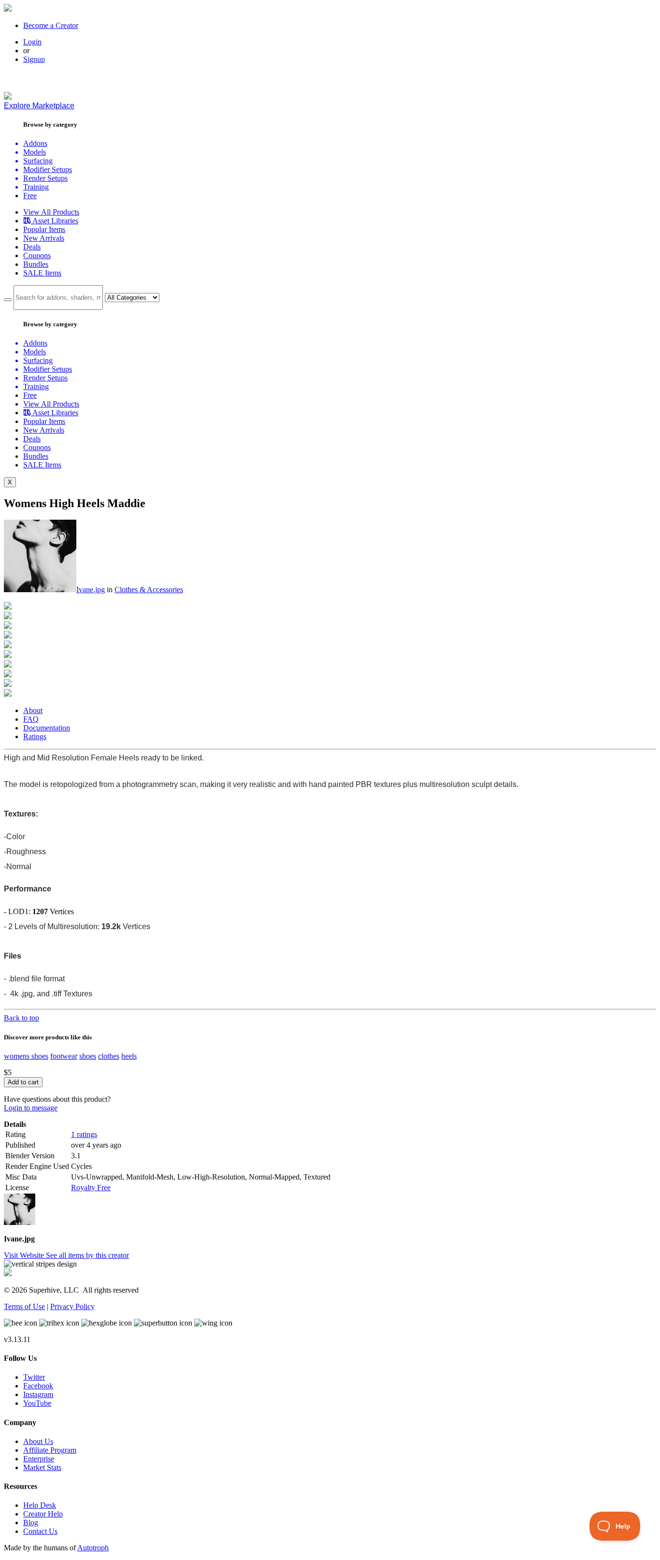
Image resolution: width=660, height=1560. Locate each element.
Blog (30, 1522)
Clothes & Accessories (149, 589)
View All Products (51, 212)
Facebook (38, 1386)
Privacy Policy (72, 1306)
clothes (108, 1056)
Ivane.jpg (90, 589)
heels (129, 1056)
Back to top (21, 1018)
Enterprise (38, 1459)
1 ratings (84, 1134)
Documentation (46, 728)
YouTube (37, 1403)
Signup (34, 59)
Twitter (34, 1377)
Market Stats (42, 1467)
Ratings (34, 736)
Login (32, 42)
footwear (63, 1056)
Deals (32, 247)
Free (30, 195)
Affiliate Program (49, 1450)
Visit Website (25, 1255)
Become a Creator (50, 25)
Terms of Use (24, 1306)
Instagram (38, 1394)
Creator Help (43, 1514)
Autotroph (93, 1548)
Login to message (30, 1108)
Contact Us (40, 1531)
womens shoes (26, 1056)
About (33, 710)
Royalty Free (91, 1187)
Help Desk (39, 1505)
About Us (38, 1441)
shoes (87, 1056)
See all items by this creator (87, 1255)
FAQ (31, 719)
